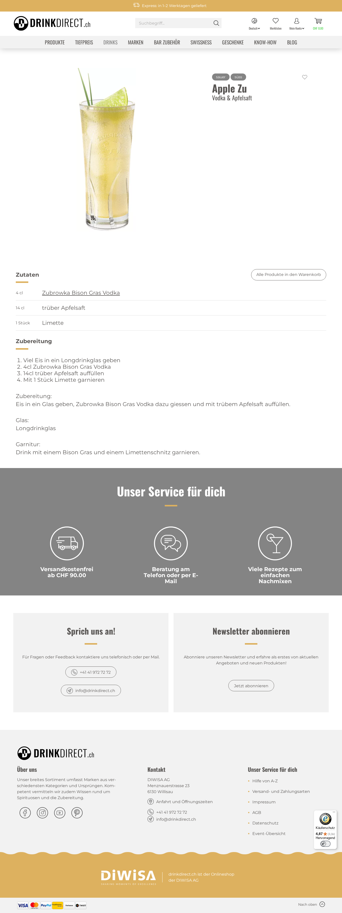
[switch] (325, 844)
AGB (256, 812)
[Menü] (334, 813)
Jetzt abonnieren (251, 685)
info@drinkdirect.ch (95, 690)
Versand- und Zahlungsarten (281, 791)
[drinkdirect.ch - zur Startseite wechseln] (45, 22)
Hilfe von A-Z (265, 781)
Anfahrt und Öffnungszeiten (184, 801)
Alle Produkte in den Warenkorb (288, 274)
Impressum (264, 802)
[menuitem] (178, 23)
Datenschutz (265, 823)
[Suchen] (216, 23)
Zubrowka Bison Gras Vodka (81, 293)
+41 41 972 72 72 (95, 672)
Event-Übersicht (269, 833)
